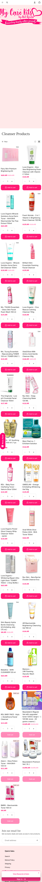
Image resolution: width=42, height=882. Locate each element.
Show (2, 441)
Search (7, 856)
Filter (6, 142)
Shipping (8, 864)
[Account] (34, 2)
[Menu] (2, 2)
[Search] (7, 2)
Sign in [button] (20, 879)
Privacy (7, 867)
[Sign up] (37, 840)
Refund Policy (10, 860)
